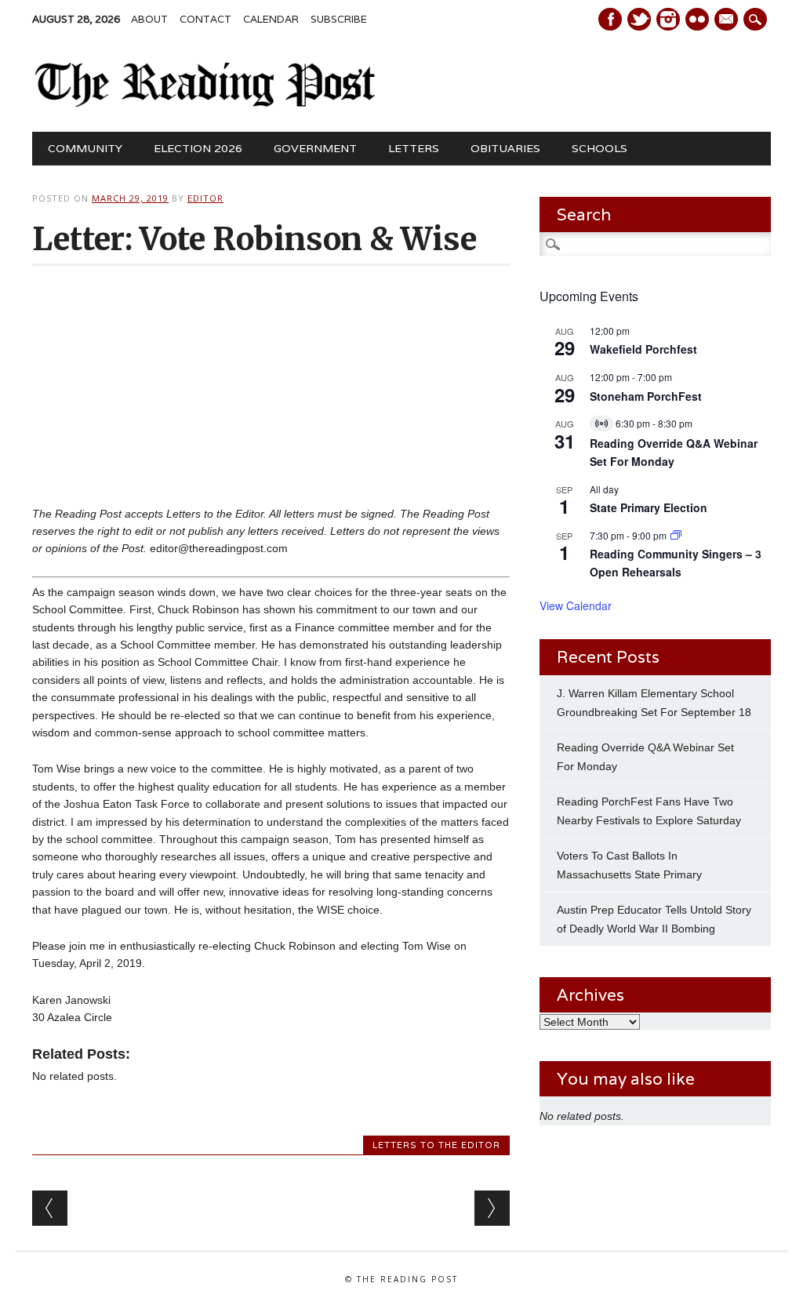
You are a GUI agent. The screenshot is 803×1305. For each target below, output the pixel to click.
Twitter (639, 19)
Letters (413, 148)
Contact (205, 19)
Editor (205, 198)
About (149, 19)
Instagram (668, 19)
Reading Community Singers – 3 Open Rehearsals (675, 563)
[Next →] (492, 1208)
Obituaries (505, 148)
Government (315, 148)
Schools (599, 148)
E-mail (728, 20)
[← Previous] (49, 1208)
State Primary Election (648, 507)
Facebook (610, 19)
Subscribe (339, 19)
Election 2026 (198, 148)
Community (85, 148)
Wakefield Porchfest (643, 349)
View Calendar (576, 605)
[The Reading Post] (205, 103)
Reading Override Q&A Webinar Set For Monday (674, 452)
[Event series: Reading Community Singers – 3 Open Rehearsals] (675, 535)
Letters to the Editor (436, 1145)
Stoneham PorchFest (646, 396)
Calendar (271, 19)
